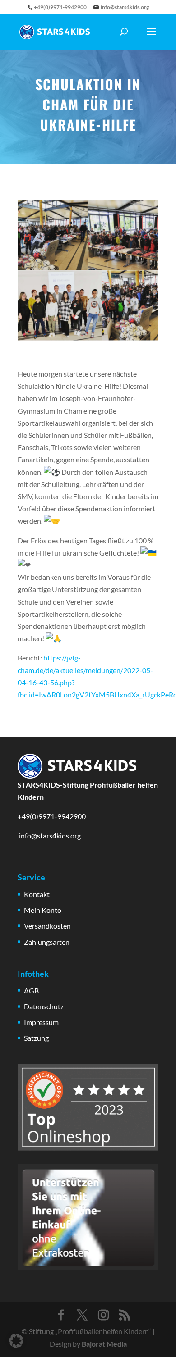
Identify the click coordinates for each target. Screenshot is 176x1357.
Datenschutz (44, 1006)
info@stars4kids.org (49, 835)
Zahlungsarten (46, 942)
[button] (16, 1341)
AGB (31, 990)
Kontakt (37, 894)
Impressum (41, 1022)
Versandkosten (47, 925)
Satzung (36, 1038)
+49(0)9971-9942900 (52, 816)
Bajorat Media (104, 1343)
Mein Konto (42, 910)
